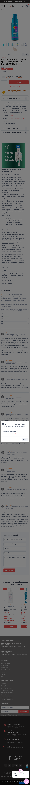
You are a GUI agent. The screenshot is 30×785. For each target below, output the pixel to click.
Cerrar (24, 439)
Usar (18, 432)
